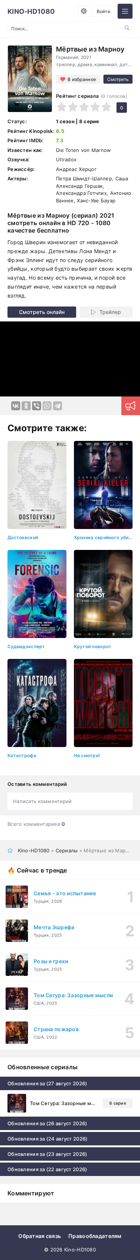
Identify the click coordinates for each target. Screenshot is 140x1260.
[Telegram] (57, 405)
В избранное (82, 79)
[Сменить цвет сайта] (83, 11)
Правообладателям (94, 1236)
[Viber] (36, 405)
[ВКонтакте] (15, 405)
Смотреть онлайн (42, 312)
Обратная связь (39, 1236)
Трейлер (110, 312)
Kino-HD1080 (31, 11)
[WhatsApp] (47, 405)
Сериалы (67, 850)
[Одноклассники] (26, 405)
